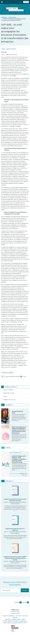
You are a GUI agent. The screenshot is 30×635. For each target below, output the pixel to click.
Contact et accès (16, 613)
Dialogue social (4, 17)
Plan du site (8, 619)
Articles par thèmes (12, 17)
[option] (15, 416)
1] (14, 76)
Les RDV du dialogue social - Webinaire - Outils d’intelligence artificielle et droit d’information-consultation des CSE (19, 459)
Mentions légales (16, 619)
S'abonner (25, 590)
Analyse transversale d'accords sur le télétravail (15, 529)
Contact (26, 2)
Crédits (23, 619)
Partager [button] (17, 602)
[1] (2, 324)
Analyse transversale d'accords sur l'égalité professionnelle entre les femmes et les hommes (15, 558)
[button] (20, 2)
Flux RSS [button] (24, 602)
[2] (27, 78)
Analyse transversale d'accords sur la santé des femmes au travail (15, 499)
